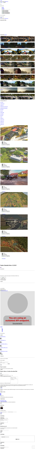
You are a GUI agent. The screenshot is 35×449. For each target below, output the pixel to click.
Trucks (2, 122)
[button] (2, 329)
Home (3, 7)
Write (8, 363)
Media (3, 400)
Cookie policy (2, 401)
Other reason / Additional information (5, 383)
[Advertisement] (8, 27)
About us (5, 401)
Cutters (1, 105)
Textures (2, 118)
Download (1, 44)
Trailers (2, 121)
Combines (2, 103)
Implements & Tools (3, 108)
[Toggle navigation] (2, 2)
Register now (6, 1)
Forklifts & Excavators (4, 106)
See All (5, 34)
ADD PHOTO (2, 442)
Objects (2, 112)
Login (1, 0)
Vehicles (2, 124)
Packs (1, 115)
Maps (1, 109)
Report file (6, 290)
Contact (5, 400)
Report (1, 369)
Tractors (2, 119)
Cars (1, 102)
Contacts (3, 8)
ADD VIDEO (2, 448)
